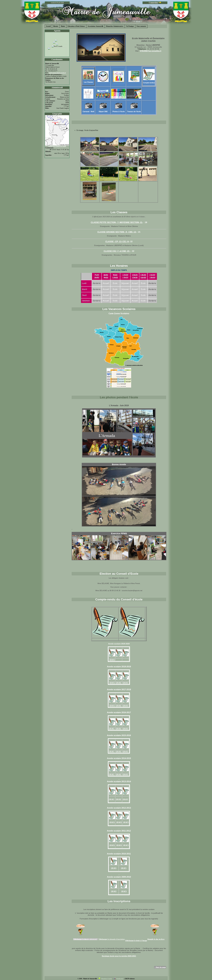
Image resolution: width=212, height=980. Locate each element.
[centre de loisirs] (118, 98)
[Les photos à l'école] (118, 108)
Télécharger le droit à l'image (136, 940)
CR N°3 (125, 683)
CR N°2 (118, 683)
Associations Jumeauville (95, 26)
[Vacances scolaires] (118, 81)
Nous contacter (141, 26)
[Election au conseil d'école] (133, 81)
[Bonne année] (119, 495)
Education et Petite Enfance (76, 26)
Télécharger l (103, 939)
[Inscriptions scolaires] (134, 98)
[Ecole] (89, 151)
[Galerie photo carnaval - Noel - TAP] (88, 108)
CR (110, 660)
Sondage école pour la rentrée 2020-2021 (119, 956)
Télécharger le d (79, 939)
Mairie (63, 26)
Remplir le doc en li (154, 939)
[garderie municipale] (103, 94)
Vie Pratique (130, 26)
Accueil (48, 26)
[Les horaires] (103, 81)
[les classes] (88, 79)
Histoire (55, 26)
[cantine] (88, 94)
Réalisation (119, 979)
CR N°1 (112, 683)
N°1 (113, 660)
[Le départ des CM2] (103, 108)
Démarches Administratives (114, 26)
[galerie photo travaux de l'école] (134, 108)
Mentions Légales (106, 979)
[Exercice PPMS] (81, 559)
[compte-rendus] (149, 79)
